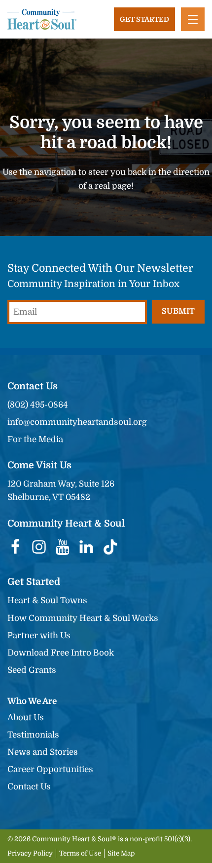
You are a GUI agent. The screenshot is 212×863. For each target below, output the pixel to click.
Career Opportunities (50, 769)
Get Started (144, 19)
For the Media (35, 439)
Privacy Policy (30, 853)
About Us (25, 717)
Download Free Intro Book (60, 653)
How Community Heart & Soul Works (82, 618)
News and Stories (42, 752)
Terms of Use (80, 853)
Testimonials (33, 735)
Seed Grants (31, 670)
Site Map (121, 853)
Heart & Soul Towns (47, 600)
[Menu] (193, 19)
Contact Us (29, 786)
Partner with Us (39, 635)
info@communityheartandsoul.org (77, 422)
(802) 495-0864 (37, 405)
